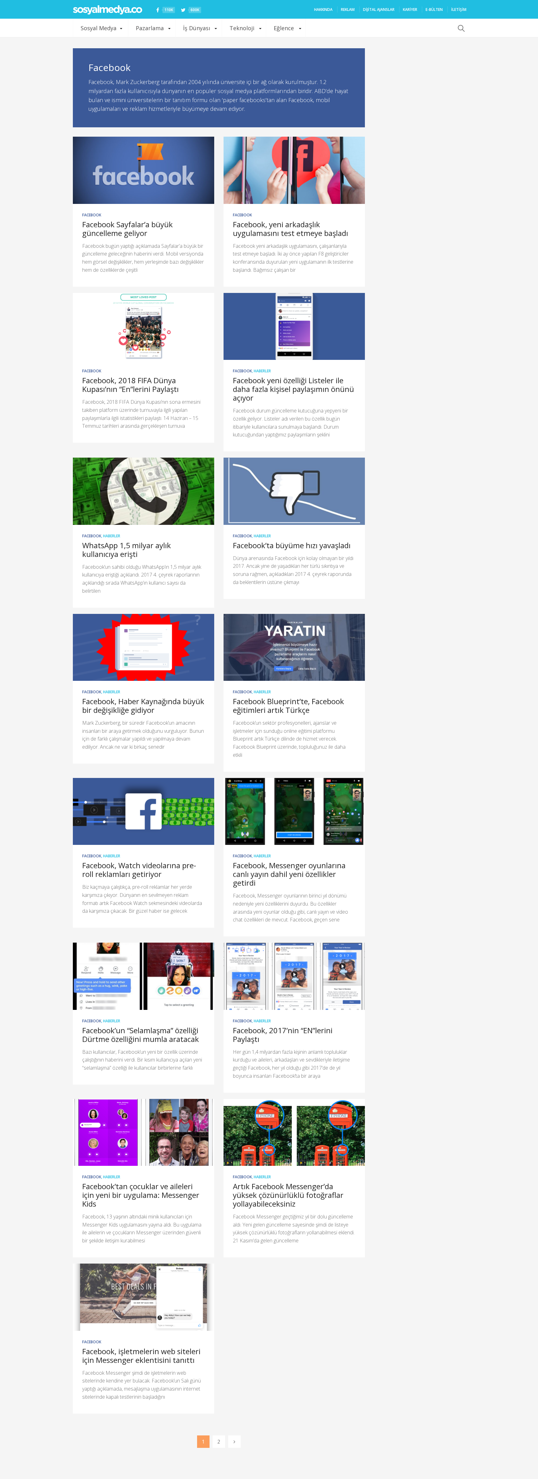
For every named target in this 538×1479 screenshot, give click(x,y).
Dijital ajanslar (378, 9)
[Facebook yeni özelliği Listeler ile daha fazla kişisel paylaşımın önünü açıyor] (294, 326)
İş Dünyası (196, 28)
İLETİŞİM (458, 9)
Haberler (262, 371)
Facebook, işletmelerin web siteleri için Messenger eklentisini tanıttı (141, 1355)
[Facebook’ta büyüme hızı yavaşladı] (294, 491)
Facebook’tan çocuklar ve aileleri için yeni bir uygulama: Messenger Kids (140, 1195)
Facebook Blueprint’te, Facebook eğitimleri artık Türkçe (288, 705)
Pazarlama (150, 28)
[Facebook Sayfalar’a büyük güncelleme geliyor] (143, 170)
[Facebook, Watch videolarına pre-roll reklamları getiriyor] (143, 811)
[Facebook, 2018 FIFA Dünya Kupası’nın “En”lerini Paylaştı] (143, 326)
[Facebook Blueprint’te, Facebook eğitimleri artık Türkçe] (294, 647)
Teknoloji (241, 28)
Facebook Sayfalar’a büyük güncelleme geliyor (127, 228)
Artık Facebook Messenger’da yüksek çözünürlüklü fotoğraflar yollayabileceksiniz (288, 1195)
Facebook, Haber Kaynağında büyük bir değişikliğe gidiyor (143, 705)
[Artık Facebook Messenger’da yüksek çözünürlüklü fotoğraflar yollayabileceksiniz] (294, 1132)
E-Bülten (434, 9)
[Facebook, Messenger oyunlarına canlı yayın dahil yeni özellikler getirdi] (294, 811)
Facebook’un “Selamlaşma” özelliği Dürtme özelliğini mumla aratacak (140, 1034)
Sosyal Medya (98, 28)
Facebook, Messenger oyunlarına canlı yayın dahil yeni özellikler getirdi (289, 874)
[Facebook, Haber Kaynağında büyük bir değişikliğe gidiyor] (143, 647)
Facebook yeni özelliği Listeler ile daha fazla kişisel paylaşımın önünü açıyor (293, 389)
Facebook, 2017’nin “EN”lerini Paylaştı (283, 1034)
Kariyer (410, 9)
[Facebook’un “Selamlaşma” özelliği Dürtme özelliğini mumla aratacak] (143, 976)
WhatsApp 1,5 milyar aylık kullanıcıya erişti (126, 549)
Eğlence (284, 28)
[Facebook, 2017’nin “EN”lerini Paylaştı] (294, 976)
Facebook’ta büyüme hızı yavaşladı (292, 545)
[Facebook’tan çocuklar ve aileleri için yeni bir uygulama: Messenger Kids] (143, 1132)
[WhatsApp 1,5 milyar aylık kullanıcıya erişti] (143, 491)
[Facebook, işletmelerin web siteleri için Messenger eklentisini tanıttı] (143, 1297)
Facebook (91, 215)
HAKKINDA (323, 9)
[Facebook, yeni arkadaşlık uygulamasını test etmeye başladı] (294, 170)
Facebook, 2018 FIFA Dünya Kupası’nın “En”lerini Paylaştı (130, 384)
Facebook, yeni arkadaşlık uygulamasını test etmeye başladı (290, 228)
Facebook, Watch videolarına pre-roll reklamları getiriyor (139, 869)
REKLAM (348, 9)
